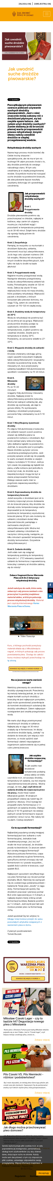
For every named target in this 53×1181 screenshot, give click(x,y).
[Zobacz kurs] (26, 1002)
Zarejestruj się (42, 4)
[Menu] (46, 14)
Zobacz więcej (42, 1039)
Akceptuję (43, 1173)
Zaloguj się (25, 4)
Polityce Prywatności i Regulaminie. (17, 1166)
